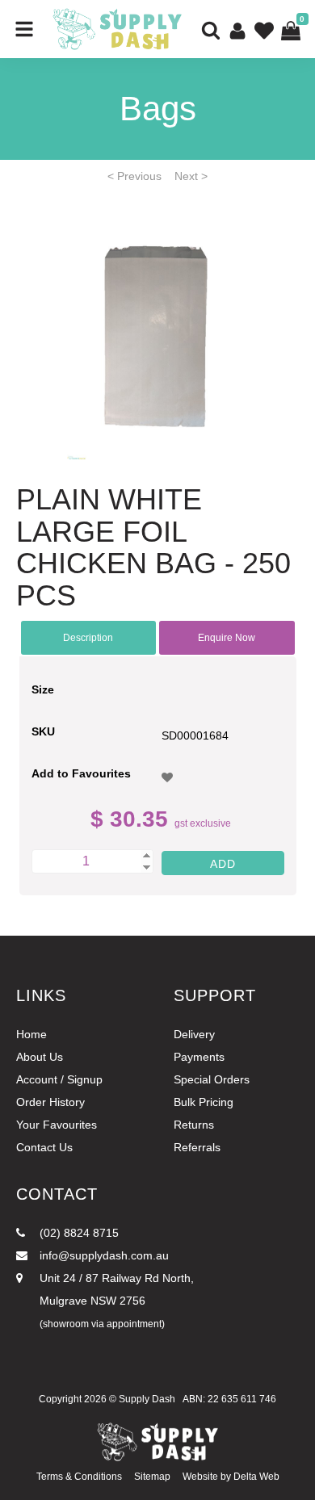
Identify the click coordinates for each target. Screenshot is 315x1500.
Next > (191, 176)
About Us (39, 1056)
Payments (199, 1056)
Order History (50, 1102)
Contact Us (44, 1147)
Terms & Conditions (79, 1476)
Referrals (197, 1147)
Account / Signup (59, 1079)
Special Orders (212, 1079)
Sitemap (152, 1476)
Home (31, 1034)
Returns (194, 1124)
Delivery (194, 1034)
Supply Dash (147, 1399)
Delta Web (256, 1476)
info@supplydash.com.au (102, 1255)
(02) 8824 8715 (77, 1232)
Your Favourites (56, 1124)
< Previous (134, 176)
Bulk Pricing (203, 1102)
